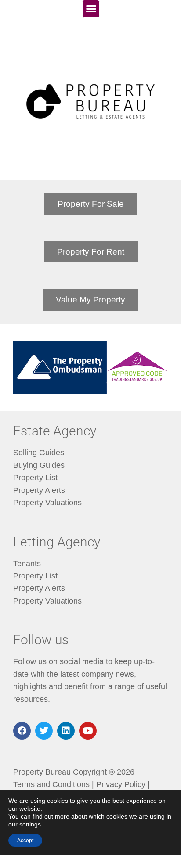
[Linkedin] (66, 731)
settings (30, 824)
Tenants (27, 563)
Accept (25, 840)
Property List (35, 477)
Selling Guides (38, 452)
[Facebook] (22, 731)
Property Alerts (39, 490)
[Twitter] (44, 731)
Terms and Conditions (51, 784)
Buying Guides (39, 465)
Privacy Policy (120, 784)
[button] (91, 9)
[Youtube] (88, 731)
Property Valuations (47, 502)
